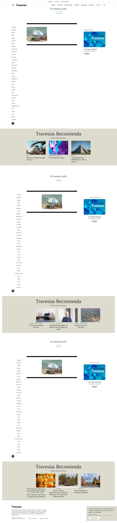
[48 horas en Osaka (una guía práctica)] (36, 148)
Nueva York (14, 65)
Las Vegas (14, 57)
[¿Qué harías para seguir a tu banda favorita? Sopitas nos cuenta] (58, 315)
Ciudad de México (35, 489)
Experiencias (33, 490)
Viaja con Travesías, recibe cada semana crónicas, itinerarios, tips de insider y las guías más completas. (101, 510)
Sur (38, 492)
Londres (13, 89)
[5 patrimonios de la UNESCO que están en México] (81, 148)
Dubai (13, 73)
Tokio (13, 114)
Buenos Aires (14, 49)
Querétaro (81, 488)
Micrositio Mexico (31, 491)
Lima (13, 84)
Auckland (14, 27)
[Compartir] (13, 123)
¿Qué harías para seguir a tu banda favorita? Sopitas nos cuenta (58, 327)
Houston (13, 81)
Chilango (50, 1)
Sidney (13, 111)
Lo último (76, 5)
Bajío (35, 488)
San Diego (14, 68)
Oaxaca (37, 491)
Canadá (50, 155)
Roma (13, 100)
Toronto (13, 116)
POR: (58, 179)
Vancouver (14, 119)
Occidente (42, 491)
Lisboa (13, 87)
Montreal (59, 155)
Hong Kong (14, 78)
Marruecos (14, 46)
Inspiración (84, 5)
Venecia (13, 103)
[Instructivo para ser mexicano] (81, 315)
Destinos (54, 155)
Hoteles (40, 323)
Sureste (41, 492)
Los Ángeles (14, 59)
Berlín (13, 35)
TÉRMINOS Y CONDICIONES (44, 518)
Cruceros (31, 323)
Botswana (14, 40)
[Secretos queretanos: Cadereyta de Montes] (81, 480)
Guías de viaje (68, 5)
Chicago (13, 54)
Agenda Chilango (65, 1)
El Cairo (13, 76)
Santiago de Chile (15, 106)
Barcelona (14, 30)
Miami (13, 62)
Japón (27, 155)
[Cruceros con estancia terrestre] (36, 315)
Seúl (12, 108)
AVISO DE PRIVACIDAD (32, 518)
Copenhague (14, 70)
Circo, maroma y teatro (56, 158)
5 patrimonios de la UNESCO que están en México (78, 159)
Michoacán (43, 490)
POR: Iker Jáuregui (58, 11)
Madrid (13, 32)
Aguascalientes (30, 488)
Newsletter (98, 5)
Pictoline (57, 1)
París (13, 92)
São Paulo (14, 97)
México (53, 5)
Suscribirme (94, 518)
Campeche (40, 488)
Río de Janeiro (15, 95)
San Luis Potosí (32, 492)
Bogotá (13, 38)
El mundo (59, 5)
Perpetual (91, 5)
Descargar (87, 53)
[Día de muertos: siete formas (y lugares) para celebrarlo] (36, 480)
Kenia (13, 43)
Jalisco (81, 323)
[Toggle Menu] (13, 5)
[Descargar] (94, 39)
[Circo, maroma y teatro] (58, 148)
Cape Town (14, 51)
